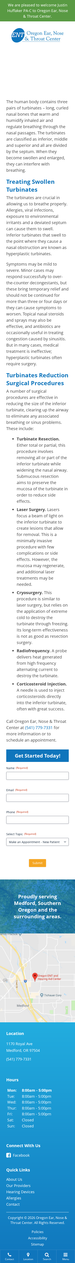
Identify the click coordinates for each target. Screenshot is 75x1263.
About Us (14, 1179)
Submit (37, 863)
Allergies (13, 1198)
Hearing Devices (20, 1191)
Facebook (21, 1155)
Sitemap (37, 1244)
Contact (13, 1204)
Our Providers (18, 1185)
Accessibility (37, 1238)
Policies (38, 1232)
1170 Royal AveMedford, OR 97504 (23, 1047)
